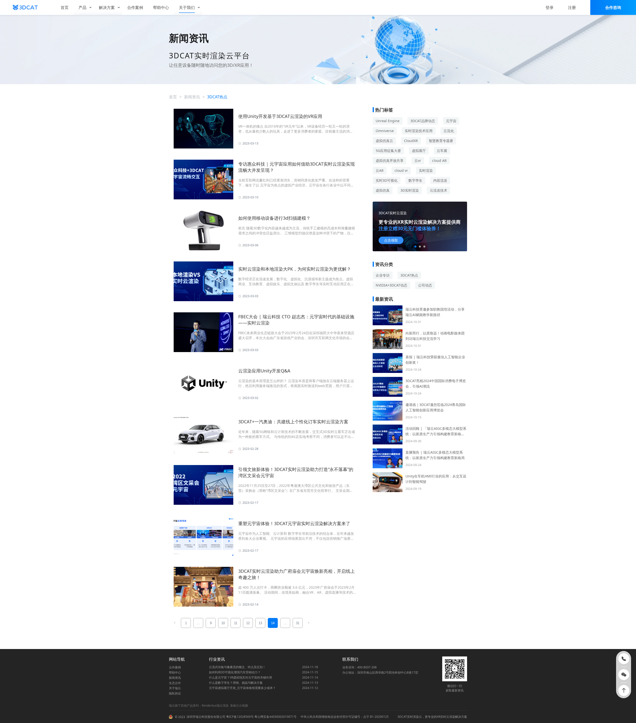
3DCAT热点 (409, 275)
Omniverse (385, 130)
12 (248, 623)
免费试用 (391, 240)
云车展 (442, 150)
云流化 (448, 130)
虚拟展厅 (419, 150)
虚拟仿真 (383, 190)
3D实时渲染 (409, 190)
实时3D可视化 (387, 180)
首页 (173, 97)
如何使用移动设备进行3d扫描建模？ (274, 218)
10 (223, 623)
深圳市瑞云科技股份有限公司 (206, 717)
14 (273, 623)
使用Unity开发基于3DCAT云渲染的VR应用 (280, 116)
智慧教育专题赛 (441, 140)
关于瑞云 (175, 688)
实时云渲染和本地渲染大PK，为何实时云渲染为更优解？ (294, 269)
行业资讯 (217, 659)
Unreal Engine (387, 120)
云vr (417, 160)
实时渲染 (426, 170)
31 (297, 623)
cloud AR (439, 160)
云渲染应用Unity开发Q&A (264, 371)
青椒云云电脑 (239, 705)
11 (235, 623)
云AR (380, 170)
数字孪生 (415, 180)
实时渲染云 (414, 717)
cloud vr (401, 170)
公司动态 (425, 285)
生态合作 (175, 683)
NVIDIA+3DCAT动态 (391, 285)
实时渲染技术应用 (419, 130)
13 (260, 623)
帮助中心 (175, 672)
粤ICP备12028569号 (239, 717)
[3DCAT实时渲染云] (25, 7)
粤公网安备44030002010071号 (275, 717)
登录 (550, 7)
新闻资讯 (192, 97)
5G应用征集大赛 (388, 150)
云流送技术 (438, 190)
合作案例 (175, 667)
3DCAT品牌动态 (422, 120)
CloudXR (411, 140)
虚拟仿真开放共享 (389, 160)
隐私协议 (175, 693)
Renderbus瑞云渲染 (215, 705)
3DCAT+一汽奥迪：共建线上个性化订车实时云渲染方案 (293, 422)
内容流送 (440, 180)
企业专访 (383, 275)
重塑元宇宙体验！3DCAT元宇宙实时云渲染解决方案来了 (294, 523)
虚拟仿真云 (384, 140)
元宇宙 (451, 120)
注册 (572, 7)
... (198, 623)
